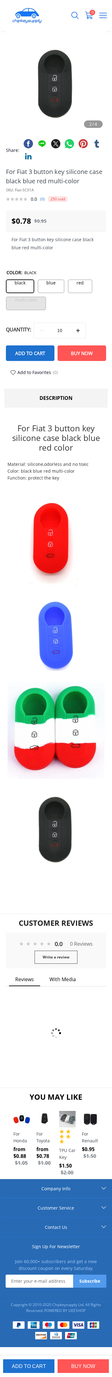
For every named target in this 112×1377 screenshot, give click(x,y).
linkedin (28, 156)
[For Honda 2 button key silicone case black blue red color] (21, 1119)
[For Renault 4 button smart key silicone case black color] (90, 1119)
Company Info (55, 1189)
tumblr (96, 143)
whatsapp (69, 143)
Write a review (56, 957)
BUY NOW (82, 353)
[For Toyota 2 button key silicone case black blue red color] (44, 1119)
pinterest (83, 143)
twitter (55, 143)
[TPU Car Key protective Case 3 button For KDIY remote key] (67, 1119)
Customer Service (56, 1208)
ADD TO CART (30, 353)
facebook (28, 143)
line (42, 143)
